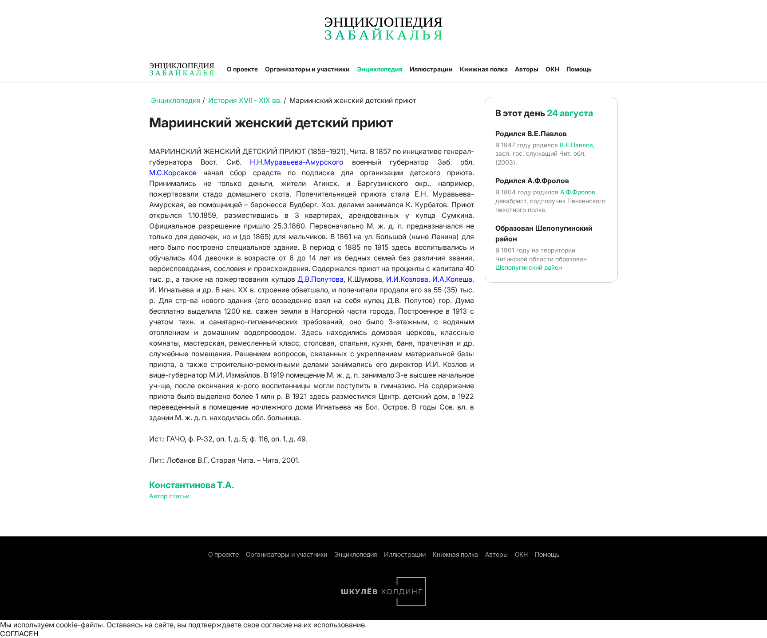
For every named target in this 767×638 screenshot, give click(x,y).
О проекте (242, 69)
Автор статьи (169, 496)
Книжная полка (484, 69)
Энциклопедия (380, 69)
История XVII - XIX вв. (246, 100)
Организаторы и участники (307, 69)
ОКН (552, 69)
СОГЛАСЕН (19, 634)
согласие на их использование (313, 624)
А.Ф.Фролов (577, 192)
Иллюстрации (431, 69)
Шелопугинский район (528, 267)
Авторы (526, 69)
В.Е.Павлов (576, 145)
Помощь (579, 69)
